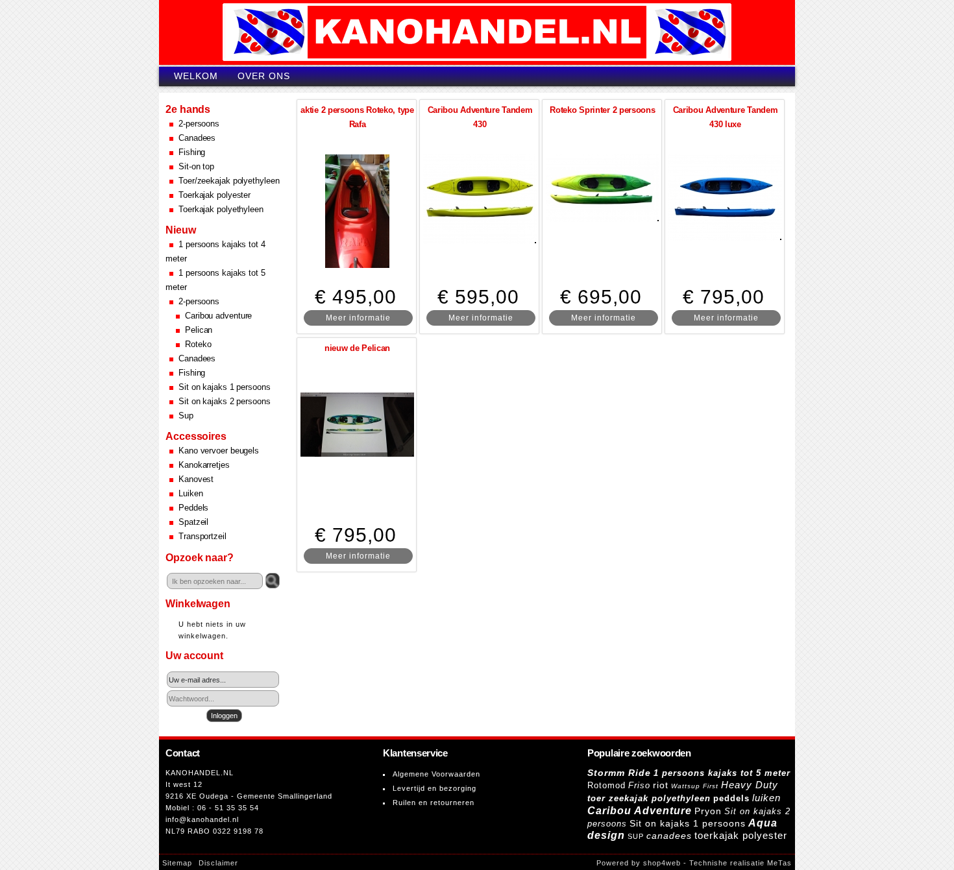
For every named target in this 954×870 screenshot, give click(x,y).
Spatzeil (193, 522)
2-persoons (198, 123)
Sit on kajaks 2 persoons (224, 401)
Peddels (193, 508)
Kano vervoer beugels (218, 450)
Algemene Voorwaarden (436, 774)
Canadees (196, 138)
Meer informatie (358, 317)
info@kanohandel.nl (202, 819)
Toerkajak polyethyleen (220, 209)
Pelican (198, 330)
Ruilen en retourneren (433, 802)
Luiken (190, 493)
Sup (185, 415)
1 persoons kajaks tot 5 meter (215, 280)
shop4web (662, 863)
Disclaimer (218, 863)
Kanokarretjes (204, 465)
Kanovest (196, 479)
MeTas (779, 863)
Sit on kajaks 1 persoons (224, 387)
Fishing (191, 152)
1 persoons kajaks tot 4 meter (215, 251)
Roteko (198, 344)
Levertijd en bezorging (434, 788)
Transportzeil (202, 536)
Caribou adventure (218, 315)
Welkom (196, 76)
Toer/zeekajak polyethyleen (228, 181)
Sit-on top (196, 166)
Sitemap (177, 863)
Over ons (264, 76)
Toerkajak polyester (214, 195)
